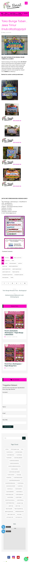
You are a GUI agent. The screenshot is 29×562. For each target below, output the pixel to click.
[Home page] (2, 13)
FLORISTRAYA (20, 486)
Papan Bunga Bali (9, 508)
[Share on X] (8, 283)
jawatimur (20, 263)
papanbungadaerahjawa (13, 266)
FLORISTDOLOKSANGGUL (14, 460)
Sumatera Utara (14, 336)
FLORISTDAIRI (9, 457)
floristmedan (19, 474)
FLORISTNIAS (8, 477)
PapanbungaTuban (15, 271)
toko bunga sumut (19, 517)
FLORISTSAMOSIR (18, 488)
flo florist (7, 449)
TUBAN (11, 277)
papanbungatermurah (6, 271)
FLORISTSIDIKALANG (9, 494)
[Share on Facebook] (4, 283)
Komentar (5, 392)
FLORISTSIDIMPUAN (19, 494)
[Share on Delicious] (16, 283)
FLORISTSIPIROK (10, 497)
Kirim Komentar (8, 426)
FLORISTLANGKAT (10, 474)
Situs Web (4, 419)
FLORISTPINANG (20, 483)
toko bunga (19, 514)
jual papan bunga (20, 503)
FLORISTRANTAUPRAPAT (10, 486)
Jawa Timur (7, 260)
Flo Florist (7, 257)
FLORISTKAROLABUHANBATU (14, 471)
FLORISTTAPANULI (20, 500)
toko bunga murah (9, 517)
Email (4, 413)
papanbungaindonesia (9, 511)
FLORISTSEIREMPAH (10, 491)
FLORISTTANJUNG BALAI (10, 500)
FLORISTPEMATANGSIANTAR (14, 480)
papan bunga (17, 505)
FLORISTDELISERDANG (18, 457)
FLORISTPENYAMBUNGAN (10, 483)
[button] (3, 531)
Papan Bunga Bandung (19, 508)
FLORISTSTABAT (19, 497)
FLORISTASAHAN (9, 452)
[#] (8, 557)
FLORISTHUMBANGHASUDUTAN (14, 466)
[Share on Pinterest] (12, 283)
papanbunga (4, 266)
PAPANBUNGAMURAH (19, 511)
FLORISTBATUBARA (18, 452)
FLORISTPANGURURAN (18, 477)
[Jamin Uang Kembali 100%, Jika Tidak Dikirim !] (13, 6)
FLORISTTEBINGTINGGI (10, 503)
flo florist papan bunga (15, 449)
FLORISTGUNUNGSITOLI (14, 463)
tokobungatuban (5, 277)
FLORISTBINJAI (19, 454)
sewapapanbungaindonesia (7, 274)
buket (6, 263)
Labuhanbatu (8, 336)
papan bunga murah (11, 514)
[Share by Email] (25, 283)
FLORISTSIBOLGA (19, 491)
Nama (4, 406)
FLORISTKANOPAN (14, 469)
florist (22, 449)
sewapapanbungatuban (18, 274)
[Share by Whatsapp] (21, 283)
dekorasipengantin (12, 263)
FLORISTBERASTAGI (10, 454)
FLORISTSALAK (10, 488)
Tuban (13, 260)
